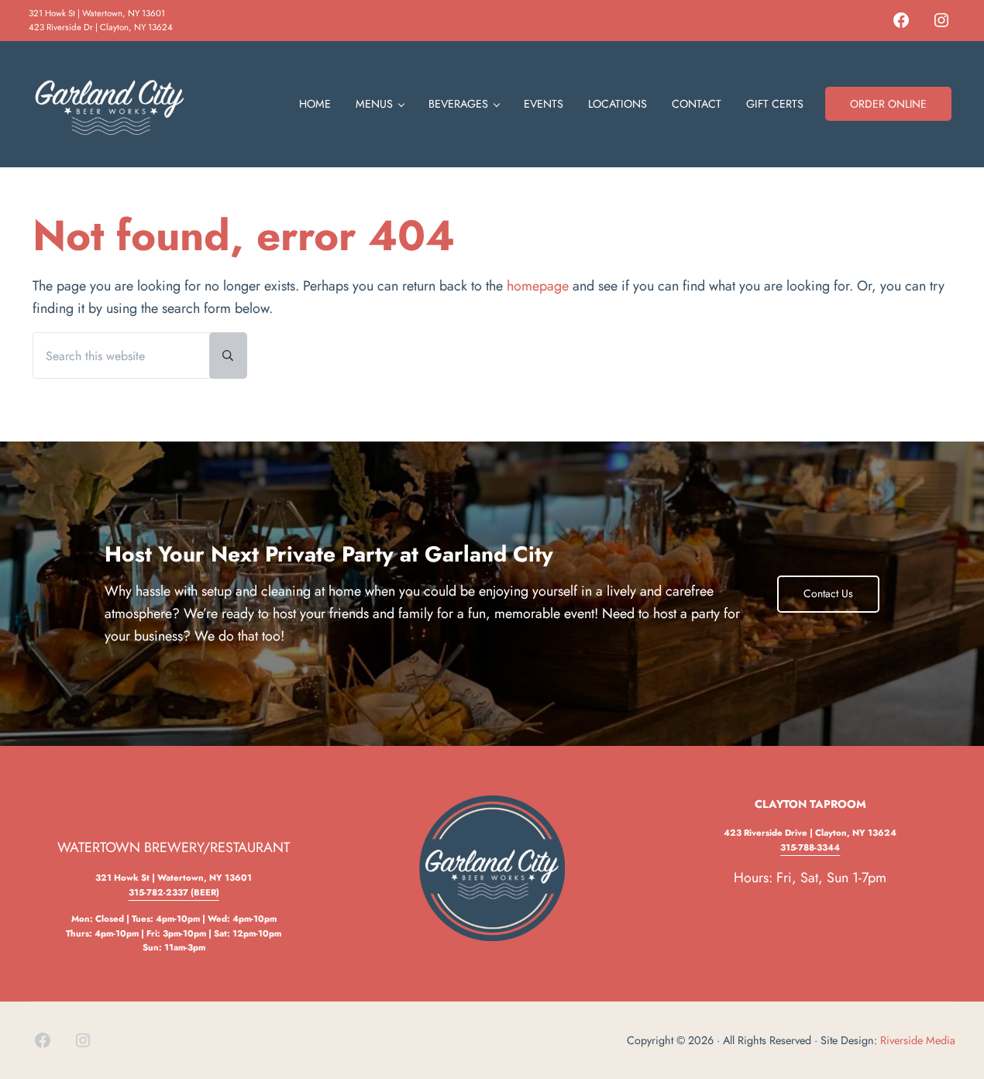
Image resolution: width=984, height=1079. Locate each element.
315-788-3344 (810, 847)
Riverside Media (917, 1040)
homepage (538, 286)
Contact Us (828, 593)
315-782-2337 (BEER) (174, 892)
